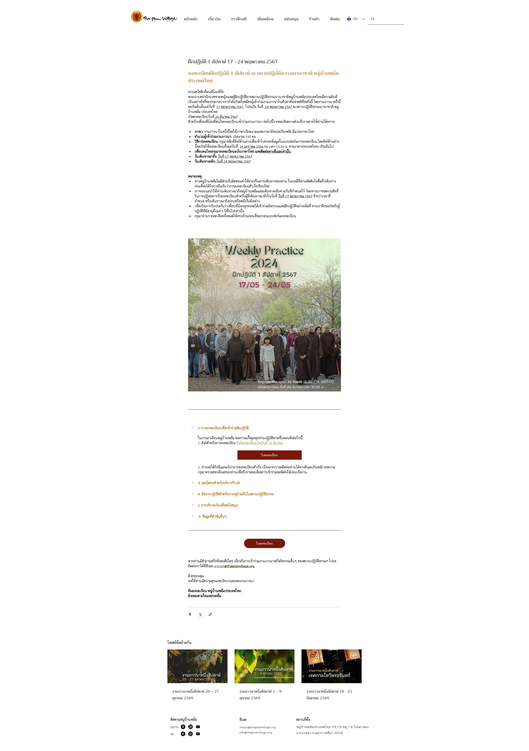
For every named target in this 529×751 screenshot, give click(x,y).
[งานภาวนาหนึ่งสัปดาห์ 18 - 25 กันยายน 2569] (331, 666)
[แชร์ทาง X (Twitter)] (200, 614)
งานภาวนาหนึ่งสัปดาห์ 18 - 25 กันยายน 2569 (329, 694)
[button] (214, 19)
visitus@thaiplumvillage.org (257, 727)
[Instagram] (190, 727)
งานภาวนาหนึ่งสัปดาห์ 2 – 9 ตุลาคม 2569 (260, 694)
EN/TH (174, 727)
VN (172, 734)
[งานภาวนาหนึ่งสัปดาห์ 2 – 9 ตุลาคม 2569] (265, 666)
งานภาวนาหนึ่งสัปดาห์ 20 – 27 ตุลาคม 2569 (195, 694)
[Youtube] (198, 727)
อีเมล (243, 719)
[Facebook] (183, 727)
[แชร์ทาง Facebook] (190, 614)
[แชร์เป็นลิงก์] (210, 614)
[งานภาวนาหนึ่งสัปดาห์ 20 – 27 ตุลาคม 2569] (197, 666)
